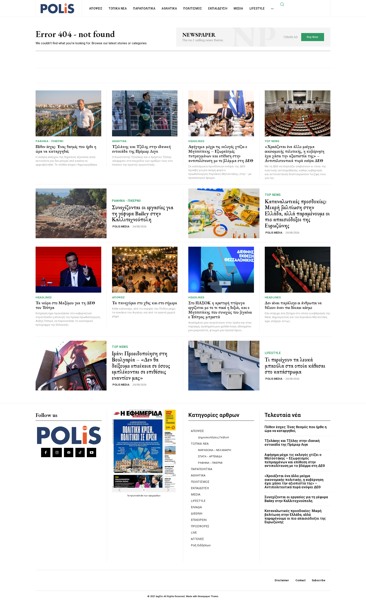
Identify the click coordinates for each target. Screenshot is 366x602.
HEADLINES (196, 141)
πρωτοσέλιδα (137, 495)
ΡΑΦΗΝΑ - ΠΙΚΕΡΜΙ (49, 141)
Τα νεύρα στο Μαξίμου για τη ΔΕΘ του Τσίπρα (65, 305)
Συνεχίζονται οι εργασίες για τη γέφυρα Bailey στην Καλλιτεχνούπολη (142, 213)
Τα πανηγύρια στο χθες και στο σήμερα (144, 303)
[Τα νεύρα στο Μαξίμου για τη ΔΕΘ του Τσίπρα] (68, 270)
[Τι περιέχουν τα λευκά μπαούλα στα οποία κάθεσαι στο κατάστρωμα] (223, 365)
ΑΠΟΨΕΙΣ (118, 297)
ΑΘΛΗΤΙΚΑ (119, 141)
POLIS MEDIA (120, 226)
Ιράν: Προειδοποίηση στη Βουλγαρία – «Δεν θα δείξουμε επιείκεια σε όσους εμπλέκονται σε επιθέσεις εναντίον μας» (141, 365)
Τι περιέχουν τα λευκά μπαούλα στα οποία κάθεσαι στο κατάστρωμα (295, 365)
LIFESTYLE (273, 353)
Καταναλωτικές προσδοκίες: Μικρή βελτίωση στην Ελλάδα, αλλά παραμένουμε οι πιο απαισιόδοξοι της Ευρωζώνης (297, 213)
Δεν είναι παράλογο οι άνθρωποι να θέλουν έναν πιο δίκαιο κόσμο (293, 305)
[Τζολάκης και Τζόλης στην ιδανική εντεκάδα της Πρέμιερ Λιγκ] (145, 113)
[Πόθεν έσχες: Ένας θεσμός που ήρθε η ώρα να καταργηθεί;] (68, 113)
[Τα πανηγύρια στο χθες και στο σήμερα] (145, 270)
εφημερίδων (154, 495)
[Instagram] (57, 452)
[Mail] (68, 452)
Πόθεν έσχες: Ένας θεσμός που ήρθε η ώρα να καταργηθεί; (66, 149)
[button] (282, 4)
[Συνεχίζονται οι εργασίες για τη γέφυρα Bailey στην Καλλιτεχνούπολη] (71, 213)
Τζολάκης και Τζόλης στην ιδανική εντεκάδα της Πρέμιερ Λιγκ (141, 149)
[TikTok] (80, 452)
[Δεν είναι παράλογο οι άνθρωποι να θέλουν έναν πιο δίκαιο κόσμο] (298, 270)
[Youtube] (91, 452)
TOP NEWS (272, 141)
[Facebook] (45, 452)
